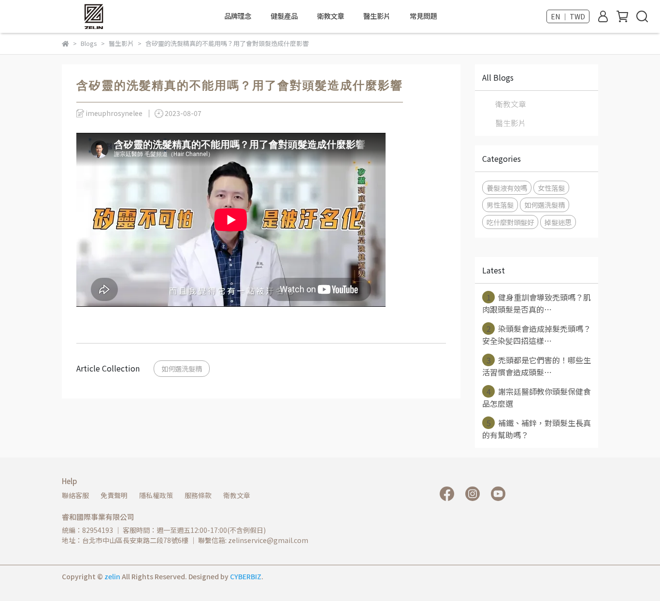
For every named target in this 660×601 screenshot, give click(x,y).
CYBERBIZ (245, 576)
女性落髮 (551, 188)
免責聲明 (114, 495)
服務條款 (198, 495)
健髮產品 (284, 16)
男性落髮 (500, 205)
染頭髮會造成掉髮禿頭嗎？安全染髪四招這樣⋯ (536, 334)
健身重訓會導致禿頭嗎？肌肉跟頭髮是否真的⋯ (536, 303)
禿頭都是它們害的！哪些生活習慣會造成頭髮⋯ (536, 366)
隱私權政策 (156, 495)
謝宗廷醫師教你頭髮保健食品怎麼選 (536, 397)
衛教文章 (330, 16)
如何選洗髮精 (181, 368)
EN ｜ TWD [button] (568, 16)
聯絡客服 (75, 495)
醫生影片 (376, 16)
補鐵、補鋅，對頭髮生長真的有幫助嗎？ (536, 429)
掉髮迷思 (558, 222)
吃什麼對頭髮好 (510, 222)
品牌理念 (237, 16)
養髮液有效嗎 (507, 188)
